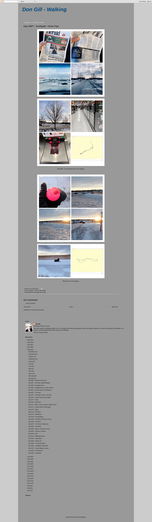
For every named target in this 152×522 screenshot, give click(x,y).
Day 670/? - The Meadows (35, 417)
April (30, 371)
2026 (28, 340)
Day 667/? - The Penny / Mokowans (38, 424)
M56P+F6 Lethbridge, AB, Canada (37, 292)
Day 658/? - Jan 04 (33, 290)
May (30, 368)
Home (71, 307)
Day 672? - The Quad (34, 412)
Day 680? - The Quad (34, 392)
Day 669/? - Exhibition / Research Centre (39, 419)
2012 (28, 478)
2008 (28, 488)
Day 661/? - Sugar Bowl (35, 438)
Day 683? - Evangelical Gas (36, 385)
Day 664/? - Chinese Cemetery (37, 431)
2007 (28, 490)
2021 (28, 456)
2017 (28, 466)
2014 (28, 473)
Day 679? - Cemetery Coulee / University (39, 395)
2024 (28, 345)
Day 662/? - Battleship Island (36, 436)
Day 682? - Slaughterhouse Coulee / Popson (41, 387)
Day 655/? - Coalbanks (34, 453)
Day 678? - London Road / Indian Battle (39, 397)
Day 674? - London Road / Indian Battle (39, 407)
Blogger (83, 517)
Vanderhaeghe (42, 290)
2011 (28, 481)
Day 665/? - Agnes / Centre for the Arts (39, 429)
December (32, 351)
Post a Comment (30, 303)
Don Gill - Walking (44, 9)
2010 (28, 483)
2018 (28, 464)
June (30, 366)
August (31, 361)
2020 (28, 459)
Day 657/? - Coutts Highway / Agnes (38, 448)
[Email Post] (42, 288)
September (32, 359)
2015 (28, 471)
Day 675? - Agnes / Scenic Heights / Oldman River (42, 404)
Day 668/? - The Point (34, 421)
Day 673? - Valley (33, 409)
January (31, 378)
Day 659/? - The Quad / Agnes (36, 443)
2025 (28, 342)
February (31, 376)
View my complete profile (41, 332)
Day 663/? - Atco (33, 433)
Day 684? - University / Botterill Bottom (39, 383)
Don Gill (38, 324)
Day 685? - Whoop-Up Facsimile (37, 380)
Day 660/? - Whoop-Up (34, 441)
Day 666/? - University (34, 426)
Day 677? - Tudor (33, 400)
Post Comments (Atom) (37, 310)
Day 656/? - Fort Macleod (35, 450)
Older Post (115, 307)
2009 (28, 486)
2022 (28, 349)
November (32, 354)
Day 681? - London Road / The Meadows (40, 390)
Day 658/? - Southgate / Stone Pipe (38, 445)
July (30, 364)
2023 (28, 347)
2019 (28, 461)
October (31, 356)
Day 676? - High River (34, 402)
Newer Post (27, 307)
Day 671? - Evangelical (35, 414)
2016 (28, 469)
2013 (28, 476)
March (30, 373)
